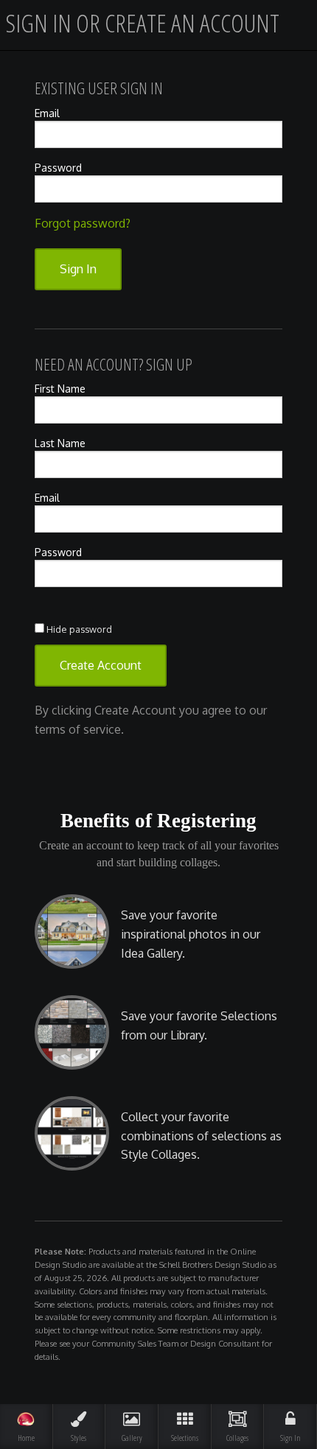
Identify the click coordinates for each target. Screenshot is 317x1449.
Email (47, 113)
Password (58, 167)
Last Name (60, 443)
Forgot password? (82, 223)
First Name (60, 388)
